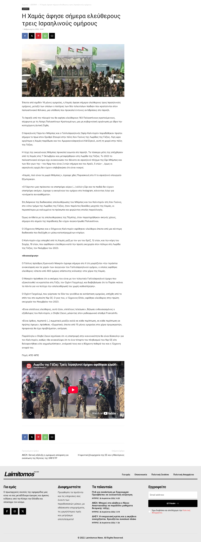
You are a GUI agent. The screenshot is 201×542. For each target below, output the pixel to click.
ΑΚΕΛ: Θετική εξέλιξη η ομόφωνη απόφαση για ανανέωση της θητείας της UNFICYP (45, 456)
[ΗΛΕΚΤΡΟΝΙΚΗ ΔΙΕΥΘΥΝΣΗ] (52, 36)
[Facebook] (25, 36)
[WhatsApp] (45, 36)
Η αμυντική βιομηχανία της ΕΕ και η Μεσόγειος (101, 455)
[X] (32, 36)
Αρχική (25, 4)
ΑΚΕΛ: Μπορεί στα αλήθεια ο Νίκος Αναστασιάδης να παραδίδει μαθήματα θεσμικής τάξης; (112, 506)
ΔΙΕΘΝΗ (33, 4)
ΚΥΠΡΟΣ (95, 498)
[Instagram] (14, 511)
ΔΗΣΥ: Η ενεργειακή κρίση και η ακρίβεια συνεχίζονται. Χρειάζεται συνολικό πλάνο (114, 517)
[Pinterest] (38, 36)
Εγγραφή (171, 503)
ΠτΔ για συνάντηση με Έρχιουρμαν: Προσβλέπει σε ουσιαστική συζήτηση (112, 493)
